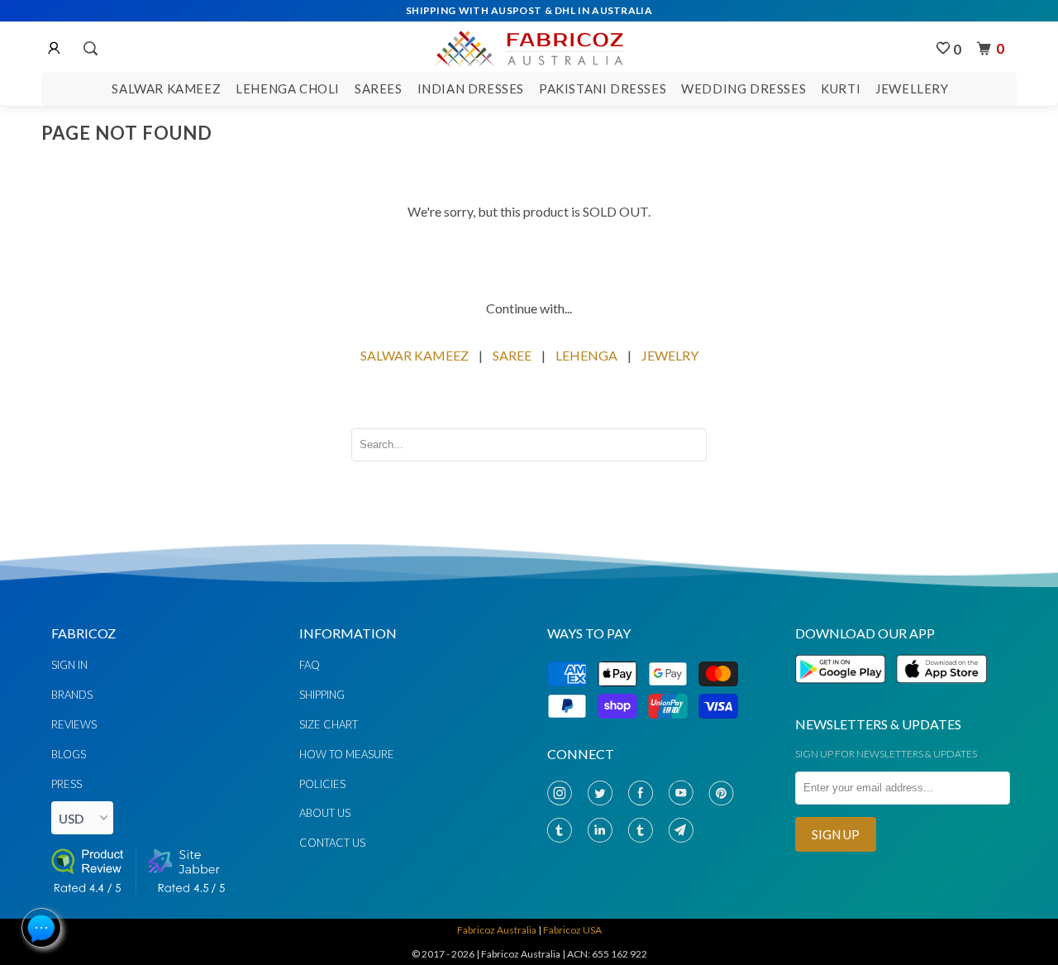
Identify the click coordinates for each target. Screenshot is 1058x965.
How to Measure (346, 754)
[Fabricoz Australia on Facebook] (644, 793)
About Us (324, 812)
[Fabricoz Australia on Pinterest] (725, 793)
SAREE (512, 355)
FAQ (309, 664)
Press (66, 784)
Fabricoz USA (572, 930)
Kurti (840, 88)
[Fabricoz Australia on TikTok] (644, 830)
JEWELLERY (911, 88)
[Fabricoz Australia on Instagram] (563, 793)
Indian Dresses (470, 88)
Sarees (379, 88)
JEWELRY (669, 355)
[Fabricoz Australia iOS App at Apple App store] (940, 692)
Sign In (69, 664)
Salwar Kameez (166, 88)
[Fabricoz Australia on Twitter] (603, 793)
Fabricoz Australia (496, 930)
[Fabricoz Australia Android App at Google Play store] (844, 692)
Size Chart (328, 724)
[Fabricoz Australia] (528, 46)
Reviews (74, 724)
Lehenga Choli (288, 88)
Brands (72, 694)
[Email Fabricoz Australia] (684, 830)
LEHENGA (586, 355)
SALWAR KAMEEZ (414, 355)
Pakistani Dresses (602, 88)
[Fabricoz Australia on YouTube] (684, 793)
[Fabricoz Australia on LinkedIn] (603, 830)
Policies (322, 784)
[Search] (89, 48)
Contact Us (332, 842)
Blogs (68, 754)
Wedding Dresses (743, 88)
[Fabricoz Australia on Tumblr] (563, 830)
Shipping (322, 694)
